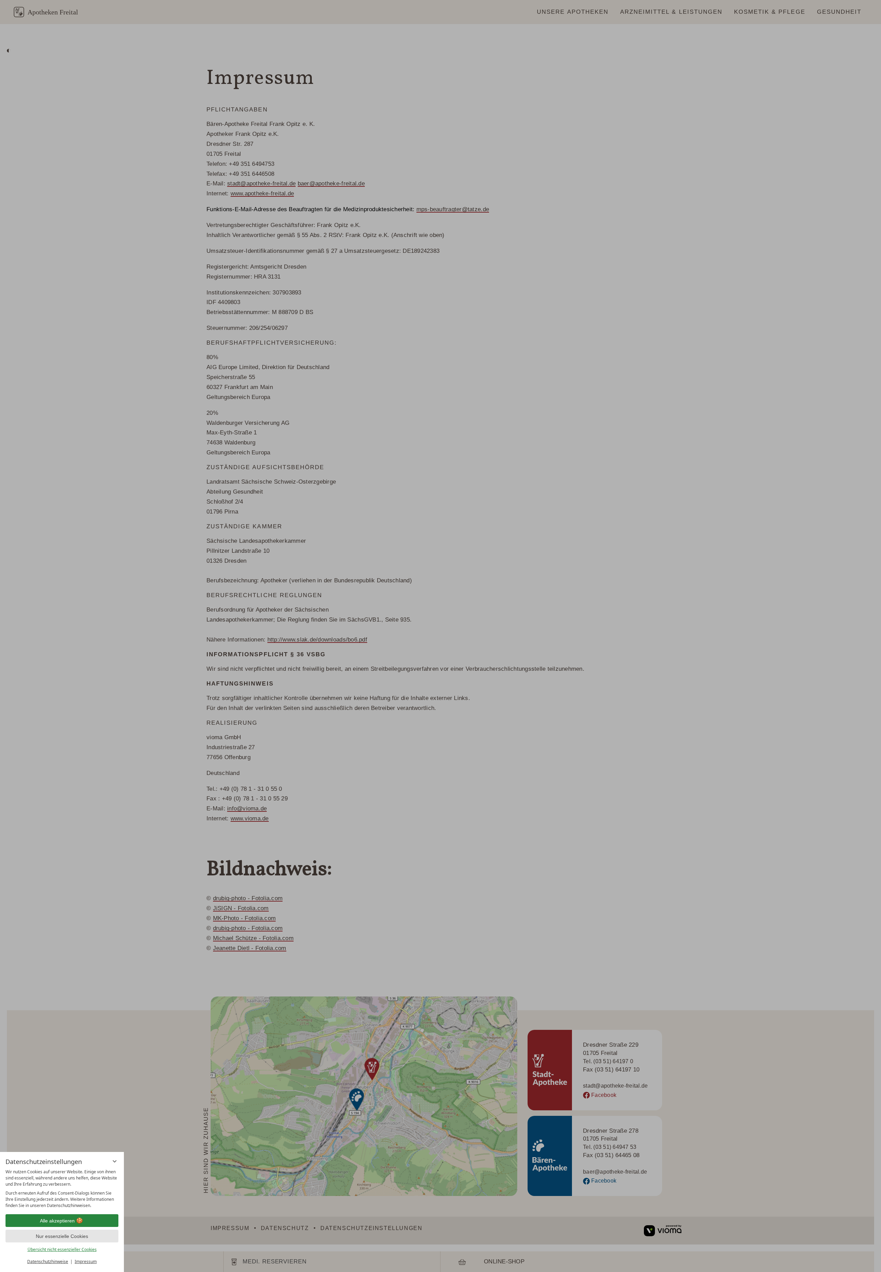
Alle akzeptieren (57, 1221)
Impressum (86, 1261)
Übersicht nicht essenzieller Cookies (62, 1249)
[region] (62, 1189)
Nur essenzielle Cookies (62, 1236)
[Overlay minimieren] (114, 1161)
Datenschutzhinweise (47, 1261)
